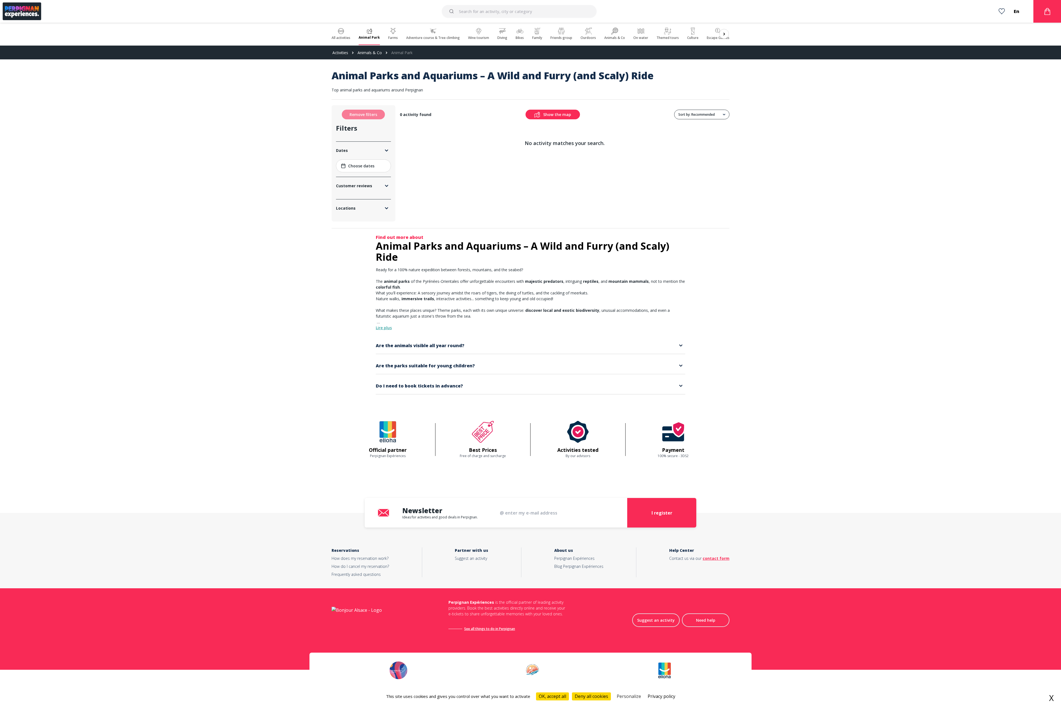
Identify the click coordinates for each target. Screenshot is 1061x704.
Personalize (629, 696)
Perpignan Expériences (574, 558)
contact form (716, 558)
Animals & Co (370, 52)
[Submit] (452, 11)
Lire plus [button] (384, 327)
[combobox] (519, 11)
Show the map (557, 114)
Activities (340, 52)
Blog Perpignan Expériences (578, 566)
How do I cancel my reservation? (360, 566)
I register (662, 513)
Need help (705, 620)
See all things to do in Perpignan (489, 628)
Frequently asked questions (356, 574)
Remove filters (363, 114)
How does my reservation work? (360, 558)
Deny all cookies (591, 696)
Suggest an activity (471, 558)
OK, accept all (552, 696)
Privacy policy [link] (661, 696)
